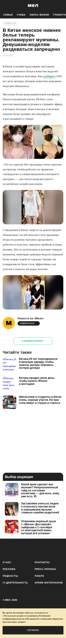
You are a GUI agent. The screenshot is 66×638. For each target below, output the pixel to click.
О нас (7, 562)
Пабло (39, 576)
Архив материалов (49, 582)
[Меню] (61, 5)
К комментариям (32, 341)
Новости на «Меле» (31, 318)
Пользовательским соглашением (21, 615)
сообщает (49, 76)
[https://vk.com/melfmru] (24, 549)
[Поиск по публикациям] (5, 5)
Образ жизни (39, 14)
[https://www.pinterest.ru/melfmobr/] (42, 549)
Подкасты (10, 576)
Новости (10, 23)
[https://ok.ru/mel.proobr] (50, 549)
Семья (8, 14)
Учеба (21, 14)
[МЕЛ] (33, 5)
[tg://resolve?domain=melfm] (6, 549)
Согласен (33, 630)
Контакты (42, 562)
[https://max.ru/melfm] (59, 549)
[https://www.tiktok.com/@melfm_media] (33, 549)
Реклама (9, 569)
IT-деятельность (15, 582)
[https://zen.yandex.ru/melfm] (15, 549)
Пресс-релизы (45, 569)
